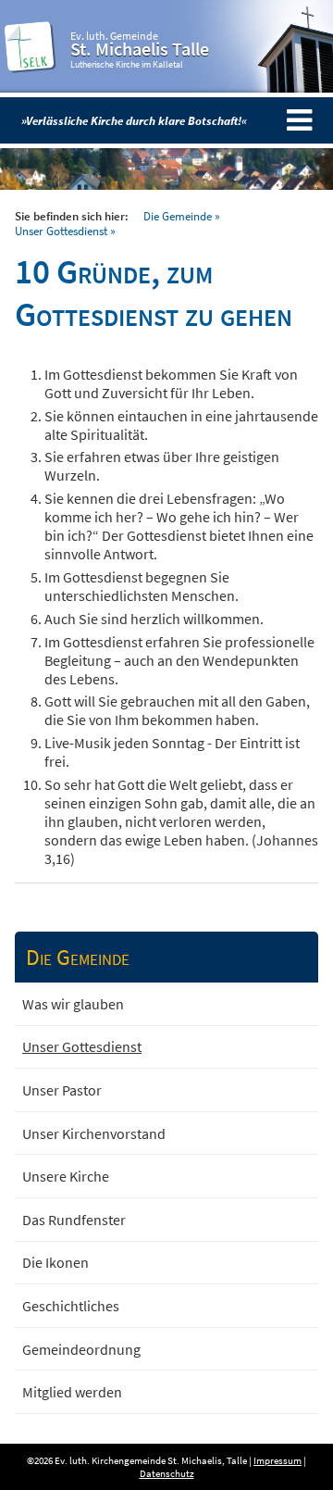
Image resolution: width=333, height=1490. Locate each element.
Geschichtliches (70, 1305)
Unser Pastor (62, 1090)
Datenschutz (167, 1473)
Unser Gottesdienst (61, 230)
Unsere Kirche (65, 1176)
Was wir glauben (73, 1004)
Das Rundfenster (74, 1219)
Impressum (277, 1460)
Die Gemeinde (177, 215)
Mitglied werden (72, 1392)
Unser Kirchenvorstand (94, 1133)
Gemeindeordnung (81, 1349)
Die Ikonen (55, 1262)
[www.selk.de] (31, 66)
